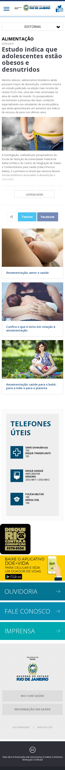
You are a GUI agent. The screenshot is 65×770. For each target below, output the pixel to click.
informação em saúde (32, 709)
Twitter (27, 217)
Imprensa (20, 631)
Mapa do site (45, 727)
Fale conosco (27, 611)
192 (27, 450)
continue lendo (34, 194)
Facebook (48, 217)
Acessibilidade (21, 727)
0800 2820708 (32, 473)
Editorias (43, 26)
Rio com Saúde (32, 696)
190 (27, 497)
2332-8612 (43, 479)
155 (27, 456)
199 (27, 503)
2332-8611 (30, 479)
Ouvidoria (21, 591)
